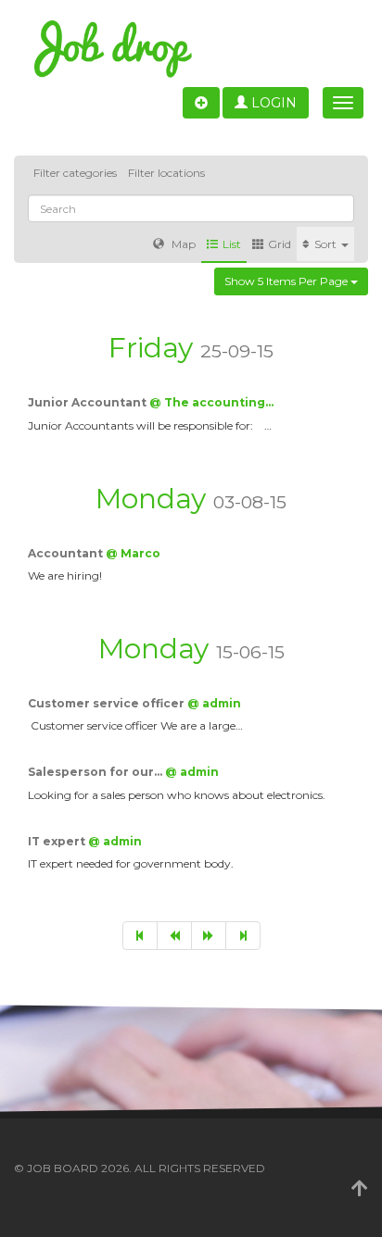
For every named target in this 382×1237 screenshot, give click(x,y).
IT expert (58, 841)
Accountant (67, 553)
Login (272, 102)
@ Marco (133, 553)
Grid (279, 244)
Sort (326, 244)
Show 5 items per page (287, 281)
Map (182, 244)
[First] (140, 935)
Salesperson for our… (96, 772)
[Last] (243, 935)
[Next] (208, 935)
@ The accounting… (211, 402)
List (232, 244)
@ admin (214, 703)
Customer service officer (107, 703)
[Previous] (174, 935)
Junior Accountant (88, 402)
